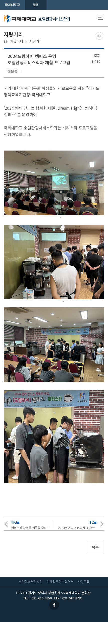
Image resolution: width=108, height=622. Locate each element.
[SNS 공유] (99, 36)
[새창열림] (54, 604)
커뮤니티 (16, 41)
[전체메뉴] (100, 18)
